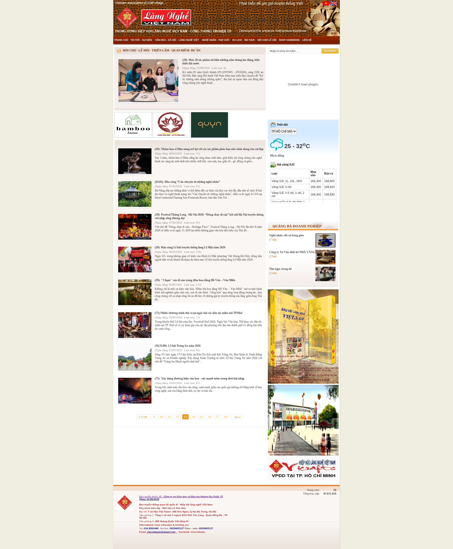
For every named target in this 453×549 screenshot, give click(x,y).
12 (177, 416)
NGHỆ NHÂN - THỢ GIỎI (216, 40)
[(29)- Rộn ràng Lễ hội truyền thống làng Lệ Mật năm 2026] (134, 272)
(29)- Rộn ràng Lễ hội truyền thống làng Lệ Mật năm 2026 (190, 247)
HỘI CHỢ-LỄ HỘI (267, 40)
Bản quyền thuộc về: (151, 496)
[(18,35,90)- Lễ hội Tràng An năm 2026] (134, 370)
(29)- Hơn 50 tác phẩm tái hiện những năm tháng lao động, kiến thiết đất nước (221, 61)
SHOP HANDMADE (289, 40)
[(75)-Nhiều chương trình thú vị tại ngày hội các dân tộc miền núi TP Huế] (134, 337)
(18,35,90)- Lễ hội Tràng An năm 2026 (178, 345)
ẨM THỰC (249, 40)
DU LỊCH (237, 40)
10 (161, 416)
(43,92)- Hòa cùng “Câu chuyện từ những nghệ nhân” (187, 181)
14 (193, 416)
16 (209, 416)
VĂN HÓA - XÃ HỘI (165, 40)
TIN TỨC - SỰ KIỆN (141, 40)
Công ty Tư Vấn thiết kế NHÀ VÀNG (292, 252)
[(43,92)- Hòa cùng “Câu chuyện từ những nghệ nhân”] (134, 206)
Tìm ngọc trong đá (280, 268)
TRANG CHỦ (121, 40)
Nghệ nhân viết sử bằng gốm (286, 235)
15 (201, 416)
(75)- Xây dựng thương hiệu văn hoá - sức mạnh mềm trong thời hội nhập (199, 378)
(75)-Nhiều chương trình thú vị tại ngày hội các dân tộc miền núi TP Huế (198, 313)
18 (225, 416)
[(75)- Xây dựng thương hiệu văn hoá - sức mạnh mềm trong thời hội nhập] (134, 403)
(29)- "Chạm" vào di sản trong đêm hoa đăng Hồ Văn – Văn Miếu (195, 280)
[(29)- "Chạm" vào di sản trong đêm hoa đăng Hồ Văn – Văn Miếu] (134, 305)
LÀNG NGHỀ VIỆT (189, 40)
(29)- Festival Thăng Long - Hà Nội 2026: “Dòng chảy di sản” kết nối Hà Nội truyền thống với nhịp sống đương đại (209, 216)
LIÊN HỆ (307, 40)
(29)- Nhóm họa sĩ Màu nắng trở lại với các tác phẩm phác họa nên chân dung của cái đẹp (209, 149)
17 (217, 416)
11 (169, 416)
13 (185, 416)
